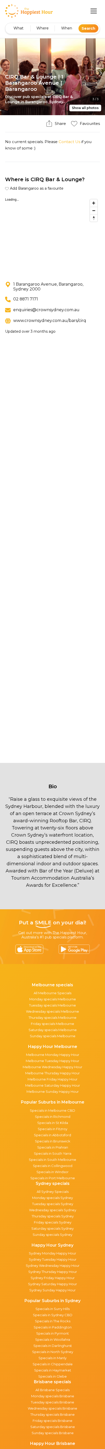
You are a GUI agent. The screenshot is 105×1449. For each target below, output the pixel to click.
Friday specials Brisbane (52, 1421)
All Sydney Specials (53, 1192)
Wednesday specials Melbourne (52, 1011)
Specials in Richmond (52, 1117)
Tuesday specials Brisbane (52, 1402)
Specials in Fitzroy (52, 1129)
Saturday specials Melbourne (53, 1030)
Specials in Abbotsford (52, 1135)
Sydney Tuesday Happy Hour (52, 1259)
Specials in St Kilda (52, 1123)
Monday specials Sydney (52, 1198)
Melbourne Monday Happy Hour (52, 1055)
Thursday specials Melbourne (52, 1017)
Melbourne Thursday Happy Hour (52, 1073)
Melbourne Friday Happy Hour (52, 1079)
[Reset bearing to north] (93, 218)
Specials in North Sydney (52, 1352)
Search (88, 28)
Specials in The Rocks (52, 1321)
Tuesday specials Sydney (52, 1204)
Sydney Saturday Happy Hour (52, 1284)
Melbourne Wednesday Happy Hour (52, 1067)
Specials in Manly (52, 1358)
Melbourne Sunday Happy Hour (53, 1091)
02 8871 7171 (25, 299)
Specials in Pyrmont (52, 1333)
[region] (52, 235)
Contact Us (69, 141)
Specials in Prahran (52, 1147)
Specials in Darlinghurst (52, 1346)
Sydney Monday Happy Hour (52, 1253)
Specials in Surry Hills (52, 1309)
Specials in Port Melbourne (52, 1178)
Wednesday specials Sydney (52, 1210)
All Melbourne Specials (52, 993)
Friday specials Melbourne (52, 1024)
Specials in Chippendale (53, 1364)
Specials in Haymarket (52, 1370)
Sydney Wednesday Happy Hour (53, 1265)
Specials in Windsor (52, 1172)
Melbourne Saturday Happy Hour (52, 1085)
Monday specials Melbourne (52, 999)
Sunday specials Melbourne (52, 1036)
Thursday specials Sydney (53, 1216)
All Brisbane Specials (52, 1390)
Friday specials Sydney (52, 1222)
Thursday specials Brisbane (52, 1414)
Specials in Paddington (53, 1327)
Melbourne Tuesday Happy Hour (52, 1061)
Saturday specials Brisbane (52, 1427)
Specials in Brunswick (52, 1141)
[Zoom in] (93, 203)
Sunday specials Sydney (52, 1234)
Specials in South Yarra (52, 1153)
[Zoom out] (93, 210)
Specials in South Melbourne (52, 1160)
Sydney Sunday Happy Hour (52, 1290)
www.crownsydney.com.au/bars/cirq (49, 320)
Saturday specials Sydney (52, 1228)
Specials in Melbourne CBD (52, 1110)
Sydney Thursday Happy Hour (52, 1272)
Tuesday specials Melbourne (52, 1005)
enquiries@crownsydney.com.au (46, 309)
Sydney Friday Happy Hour (53, 1278)
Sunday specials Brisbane (53, 1433)
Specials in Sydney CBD (52, 1315)
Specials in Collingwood (52, 1166)
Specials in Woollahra (52, 1339)
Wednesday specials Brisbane (52, 1408)
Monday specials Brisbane (52, 1396)
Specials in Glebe (52, 1376)
